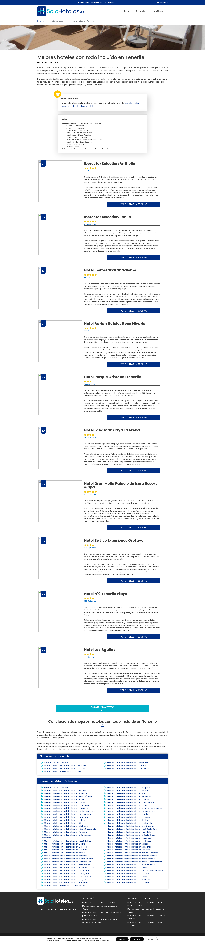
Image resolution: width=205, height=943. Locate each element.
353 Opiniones (90, 171)
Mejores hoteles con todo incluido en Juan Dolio (129, 832)
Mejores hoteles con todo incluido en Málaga (127, 844)
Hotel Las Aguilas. (73, 146)
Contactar (163, 2)
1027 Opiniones (90, 437)
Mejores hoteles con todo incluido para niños (128, 768)
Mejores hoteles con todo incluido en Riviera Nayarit (131, 864)
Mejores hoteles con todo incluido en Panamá (65, 852)
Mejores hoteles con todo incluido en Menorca (128, 849)
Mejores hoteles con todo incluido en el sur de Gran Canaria (134, 808)
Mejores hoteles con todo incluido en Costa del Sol (130, 802)
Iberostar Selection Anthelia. (77, 126)
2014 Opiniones (90, 224)
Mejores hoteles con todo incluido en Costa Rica (66, 805)
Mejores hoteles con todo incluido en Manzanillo (129, 846)
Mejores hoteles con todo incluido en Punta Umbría (131, 858)
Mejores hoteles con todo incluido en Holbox (64, 820)
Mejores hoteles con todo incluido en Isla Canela (129, 823)
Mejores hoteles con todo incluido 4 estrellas (65, 765)
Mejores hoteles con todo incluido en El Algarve (66, 808)
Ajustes (151, 939)
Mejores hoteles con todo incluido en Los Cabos (129, 841)
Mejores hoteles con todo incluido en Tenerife (82, 123)
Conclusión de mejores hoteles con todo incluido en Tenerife (89, 149)
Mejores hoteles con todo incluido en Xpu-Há (128, 882)
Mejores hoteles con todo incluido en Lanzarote (129, 838)
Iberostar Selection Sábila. (76, 128)
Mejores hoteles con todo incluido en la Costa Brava (131, 835)
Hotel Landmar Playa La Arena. (78, 137)
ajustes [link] (106, 940)
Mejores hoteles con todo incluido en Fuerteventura (68, 814)
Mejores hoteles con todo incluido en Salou (127, 867)
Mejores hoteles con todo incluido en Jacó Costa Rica (132, 829)
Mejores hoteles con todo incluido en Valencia (128, 879)
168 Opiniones (90, 384)
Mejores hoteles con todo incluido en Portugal (65, 855)
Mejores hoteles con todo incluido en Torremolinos (67, 876)
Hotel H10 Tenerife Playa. (76, 144)
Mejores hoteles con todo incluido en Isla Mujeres (66, 826)
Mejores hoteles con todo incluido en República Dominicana (134, 861)
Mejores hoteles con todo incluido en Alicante (65, 790)
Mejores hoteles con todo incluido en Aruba (127, 793)
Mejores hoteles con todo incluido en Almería (128, 790)
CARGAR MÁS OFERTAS (102, 707)
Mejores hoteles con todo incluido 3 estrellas (127, 762)
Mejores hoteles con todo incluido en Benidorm (129, 796)
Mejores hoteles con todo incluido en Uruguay (65, 879)
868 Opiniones (90, 601)
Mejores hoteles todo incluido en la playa (63, 771)
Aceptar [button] (122, 939)
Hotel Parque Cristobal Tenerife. (79, 135)
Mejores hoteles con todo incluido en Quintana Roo (67, 861)
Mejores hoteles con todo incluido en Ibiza (63, 823)
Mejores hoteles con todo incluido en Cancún (128, 799)
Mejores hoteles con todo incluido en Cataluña (65, 802)
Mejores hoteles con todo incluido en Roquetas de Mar (69, 867)
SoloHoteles (43, 21)
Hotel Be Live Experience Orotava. (79, 142)
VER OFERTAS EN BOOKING (133, 204)
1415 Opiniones (90, 331)
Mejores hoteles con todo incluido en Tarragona (66, 873)
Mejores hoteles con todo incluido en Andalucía (66, 793)
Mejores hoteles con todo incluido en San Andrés (66, 870)
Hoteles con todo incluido (56, 762)
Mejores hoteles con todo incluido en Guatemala (129, 817)
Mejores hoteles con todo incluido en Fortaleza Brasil (131, 811)
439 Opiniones (90, 548)
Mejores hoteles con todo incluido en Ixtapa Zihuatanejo (70, 829)
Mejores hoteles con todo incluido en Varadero (66, 882)
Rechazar (136, 939)
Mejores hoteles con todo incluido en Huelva (127, 820)
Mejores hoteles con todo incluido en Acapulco (128, 787)
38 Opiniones (89, 277)
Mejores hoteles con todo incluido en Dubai (127, 805)
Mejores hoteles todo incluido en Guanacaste (65, 885)
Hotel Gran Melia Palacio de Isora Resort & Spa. (84, 139)
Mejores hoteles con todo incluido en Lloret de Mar (67, 841)
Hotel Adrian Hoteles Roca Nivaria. (79, 133)
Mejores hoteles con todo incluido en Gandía (127, 814)
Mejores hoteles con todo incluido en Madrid (64, 844)
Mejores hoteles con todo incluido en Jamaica (65, 832)
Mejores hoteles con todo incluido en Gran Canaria (67, 817)
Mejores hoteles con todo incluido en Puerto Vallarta (68, 858)
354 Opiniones (90, 494)
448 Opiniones (90, 657)
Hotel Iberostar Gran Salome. (78, 130)
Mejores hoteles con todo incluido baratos (126, 765)
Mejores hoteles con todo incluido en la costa (65, 768)
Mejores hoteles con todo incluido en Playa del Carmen (132, 852)
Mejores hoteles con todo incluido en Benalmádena (68, 796)
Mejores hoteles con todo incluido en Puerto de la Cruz (132, 855)
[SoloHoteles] (60, 11)
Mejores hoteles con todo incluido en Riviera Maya (67, 864)
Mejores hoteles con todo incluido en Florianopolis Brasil (70, 811)
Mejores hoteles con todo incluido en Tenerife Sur (130, 873)
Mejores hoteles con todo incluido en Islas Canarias (130, 826)
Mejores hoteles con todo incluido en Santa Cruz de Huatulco (135, 870)
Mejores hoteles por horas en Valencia (99, 902)
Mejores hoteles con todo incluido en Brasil (64, 799)
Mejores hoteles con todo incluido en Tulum (127, 876)
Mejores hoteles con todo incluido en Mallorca (65, 846)
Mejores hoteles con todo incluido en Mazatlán (65, 849)
